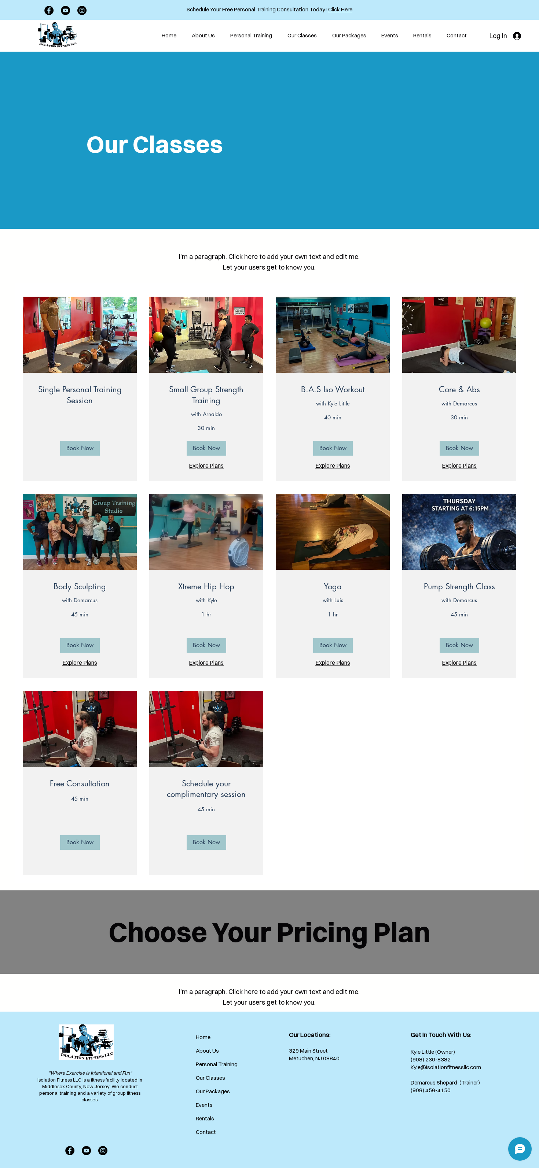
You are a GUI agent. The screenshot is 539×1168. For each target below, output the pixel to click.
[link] (79, 395)
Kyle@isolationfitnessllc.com (446, 1067)
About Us (207, 1050)
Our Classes (210, 1077)
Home (203, 1037)
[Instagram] (82, 10)
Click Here (340, 9)
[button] (80, 448)
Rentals (205, 1118)
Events (204, 1104)
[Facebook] (49, 10)
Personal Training (212, 1064)
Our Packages (212, 1091)
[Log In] (518, 35)
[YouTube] (65, 10)
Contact (206, 1131)
